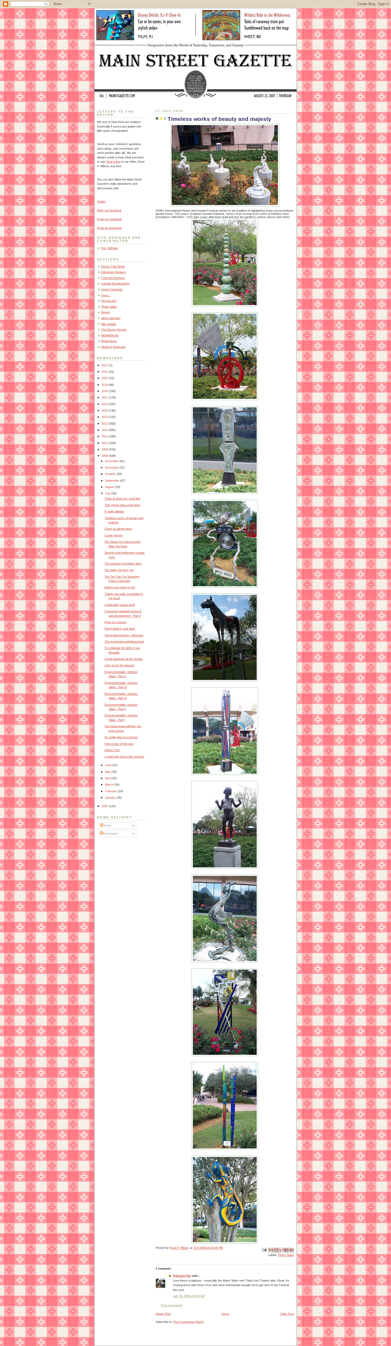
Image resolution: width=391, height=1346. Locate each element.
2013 (105, 423)
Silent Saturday (110, 318)
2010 (105, 443)
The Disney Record (113, 329)
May (108, 771)
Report (105, 312)
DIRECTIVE (112, 750)
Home (225, 1313)
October (111, 473)
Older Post (287, 1313)
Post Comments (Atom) (188, 1321)
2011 (105, 436)
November (112, 467)
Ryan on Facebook (109, 219)
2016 (105, 404)
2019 (105, 384)
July (108, 493)
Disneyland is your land (120, 628)
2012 (105, 430)
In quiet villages (114, 511)
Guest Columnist (112, 289)
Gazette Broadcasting (115, 283)
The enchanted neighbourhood (124, 641)
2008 (105, 455)
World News (109, 341)
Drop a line (113, 161)
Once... (106, 295)
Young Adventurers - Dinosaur (124, 635)
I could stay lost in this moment (124, 756)
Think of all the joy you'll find (122, 498)
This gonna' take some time (122, 505)
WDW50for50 (109, 335)
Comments (110, 833)
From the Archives (113, 278)
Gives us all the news (118, 528)
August (110, 487)
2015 (105, 410)
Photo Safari (286, 1255)
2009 (105, 449)
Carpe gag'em (114, 535)
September (112, 480)
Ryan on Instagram (109, 227)
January (111, 797)
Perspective (109, 300)
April (108, 778)
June (108, 765)
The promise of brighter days (123, 563)
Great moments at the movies (124, 658)
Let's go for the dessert (119, 665)
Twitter (101, 201)
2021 (105, 371)
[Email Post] (264, 1249)
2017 (105, 397)
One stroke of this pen (119, 743)
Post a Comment (171, 1305)
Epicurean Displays (113, 272)
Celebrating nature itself (120, 604)
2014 (105, 416)
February (111, 791)
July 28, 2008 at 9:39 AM (189, 1296)
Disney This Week (113, 266)
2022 (105, 365)
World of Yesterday (113, 346)
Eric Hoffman (109, 248)
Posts (107, 825)
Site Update (108, 324)
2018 (105, 391)
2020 (105, 378)
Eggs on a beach (115, 622)
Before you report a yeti (120, 587)
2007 (105, 806)
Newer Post (163, 1313)
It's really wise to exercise (121, 737)
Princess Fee (182, 1275)
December (112, 461)
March (109, 784)
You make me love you (119, 570)
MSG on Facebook (109, 210)
